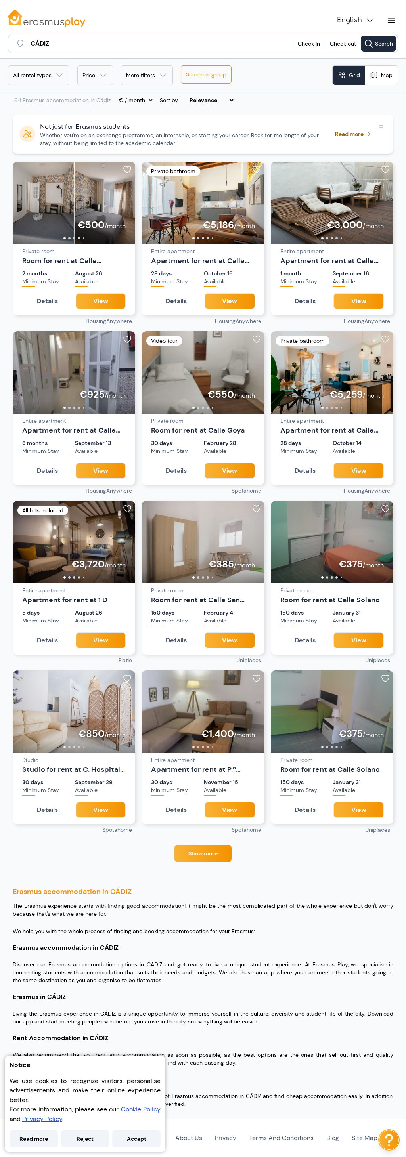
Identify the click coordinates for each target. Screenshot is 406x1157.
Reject (85, 1138)
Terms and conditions (281, 1138)
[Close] (381, 126)
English (349, 20)
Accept (136, 1138)
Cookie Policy (141, 1109)
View (100, 301)
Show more (203, 853)
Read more (33, 1138)
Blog (332, 1138)
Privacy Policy (42, 1119)
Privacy (225, 1138)
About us (188, 1138)
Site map (364, 1138)
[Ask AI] (389, 1140)
